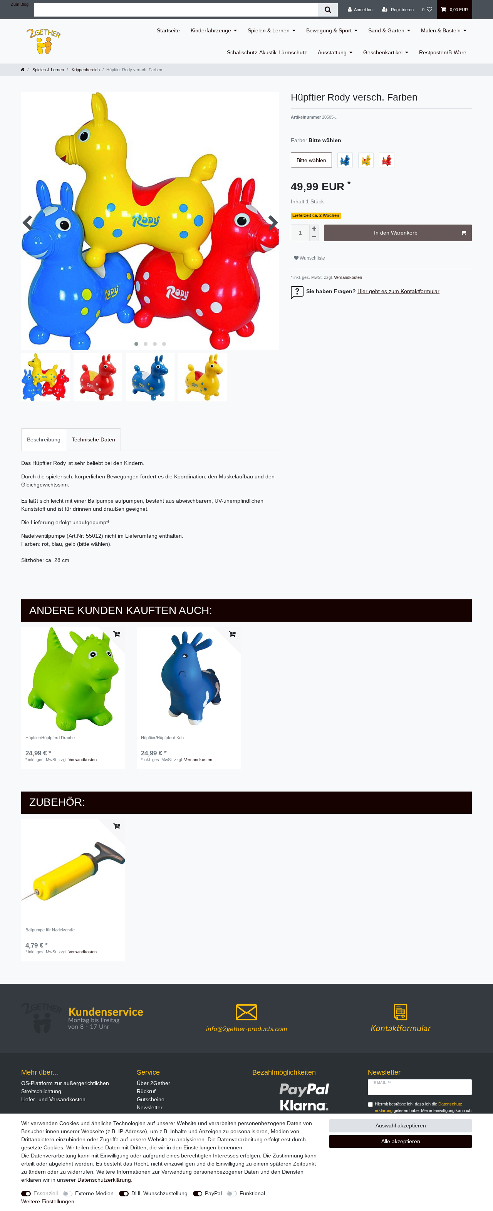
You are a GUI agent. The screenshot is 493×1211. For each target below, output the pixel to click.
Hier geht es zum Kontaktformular (398, 291)
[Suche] (328, 10)
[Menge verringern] (314, 237)
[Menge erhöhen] (314, 229)
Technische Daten (93, 439)
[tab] (43, 439)
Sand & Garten (386, 30)
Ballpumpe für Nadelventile (50, 930)
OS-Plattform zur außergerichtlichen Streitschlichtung (65, 1087)
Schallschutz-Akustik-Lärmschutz (267, 52)
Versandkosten (347, 277)
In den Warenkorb (396, 233)
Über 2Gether (153, 1083)
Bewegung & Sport (329, 30)
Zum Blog (20, 4)
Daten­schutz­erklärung (104, 1180)
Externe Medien (94, 1193)
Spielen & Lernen (269, 30)
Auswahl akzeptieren (401, 1125)
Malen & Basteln (441, 30)
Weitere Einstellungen (47, 1201)
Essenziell (46, 1193)
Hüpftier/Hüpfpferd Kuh (162, 737)
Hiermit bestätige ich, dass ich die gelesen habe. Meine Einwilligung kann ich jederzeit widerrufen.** (423, 1110)
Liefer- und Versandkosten (53, 1099)
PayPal (213, 1193)
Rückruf (146, 1091)
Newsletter (150, 1107)
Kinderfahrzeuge (211, 30)
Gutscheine (150, 1099)
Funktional (252, 1193)
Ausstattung (332, 52)
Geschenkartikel (382, 52)
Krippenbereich (85, 69)
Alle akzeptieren (400, 1141)
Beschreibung (43, 439)
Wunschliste (311, 258)
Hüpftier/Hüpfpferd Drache (50, 737)
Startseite (168, 30)
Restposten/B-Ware (442, 52)
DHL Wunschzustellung (159, 1193)
